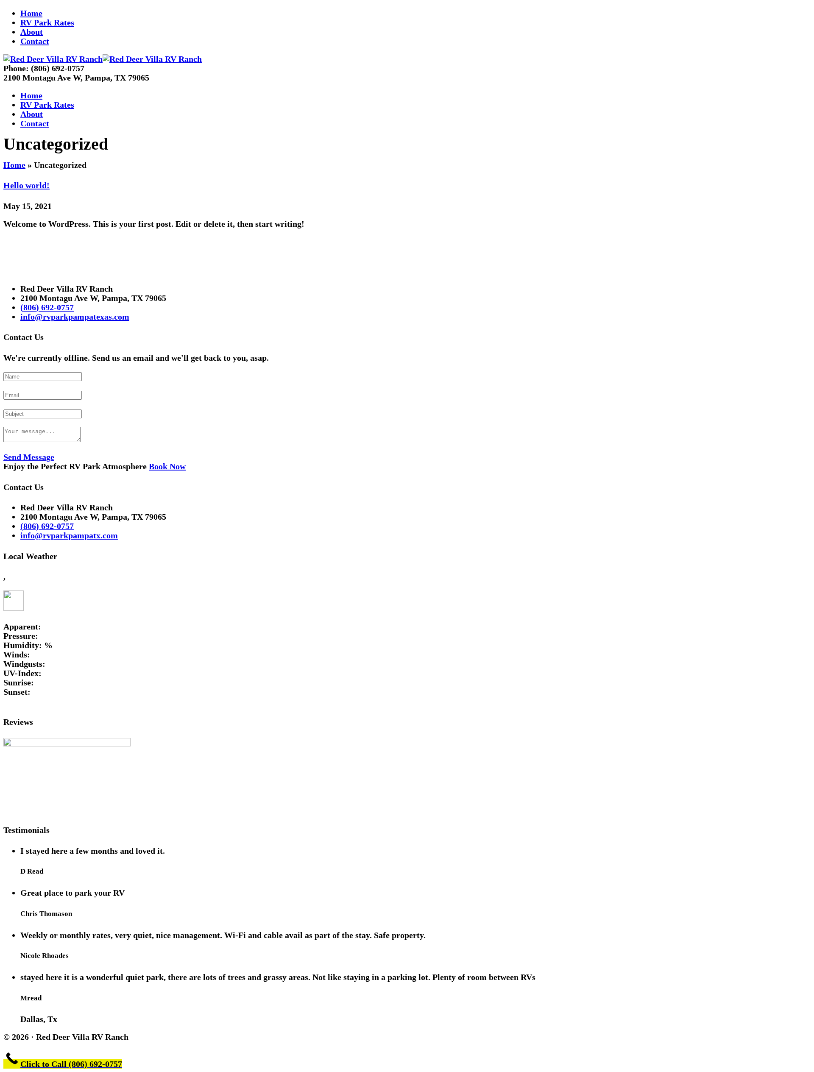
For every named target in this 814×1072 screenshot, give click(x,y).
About (31, 31)
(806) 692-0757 (47, 307)
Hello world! (26, 185)
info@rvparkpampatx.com (69, 535)
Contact (34, 41)
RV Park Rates (47, 22)
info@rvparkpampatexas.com (74, 316)
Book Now (167, 466)
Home (31, 13)
